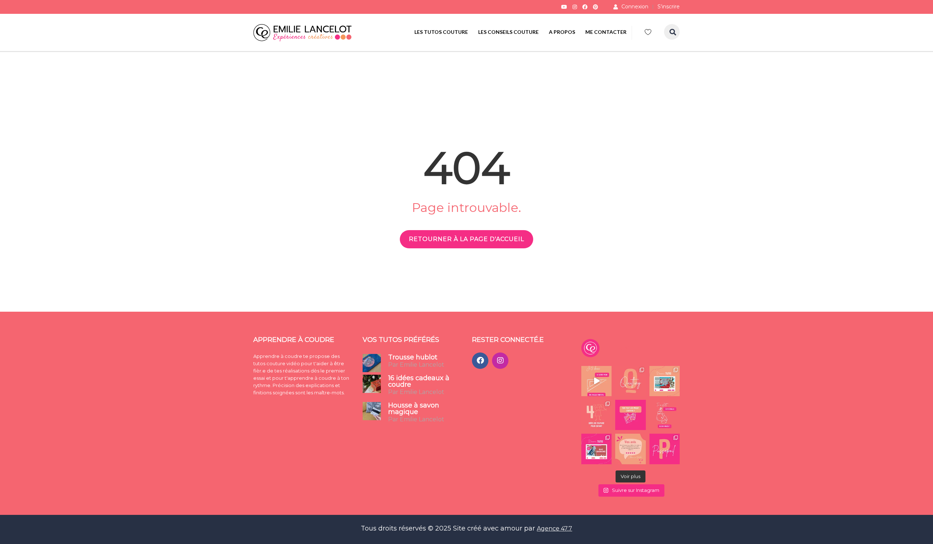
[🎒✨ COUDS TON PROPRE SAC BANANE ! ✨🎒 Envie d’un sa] (596, 449)
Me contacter (605, 32)
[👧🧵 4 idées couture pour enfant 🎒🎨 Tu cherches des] (596, 415)
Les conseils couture (508, 32)
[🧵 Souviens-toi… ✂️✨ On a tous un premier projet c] (630, 415)
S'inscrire (668, 6)
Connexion (634, 6)
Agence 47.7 (554, 528)
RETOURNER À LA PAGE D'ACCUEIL (466, 239)
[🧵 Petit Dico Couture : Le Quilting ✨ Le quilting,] (630, 381)
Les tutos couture (441, 32)
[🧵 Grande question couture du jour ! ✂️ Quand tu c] (664, 415)
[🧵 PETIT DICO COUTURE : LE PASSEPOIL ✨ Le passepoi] (664, 449)
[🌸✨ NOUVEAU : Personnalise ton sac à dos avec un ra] (664, 381)
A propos (562, 32)
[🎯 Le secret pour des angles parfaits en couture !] (596, 381)
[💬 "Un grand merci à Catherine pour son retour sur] (630, 449)
